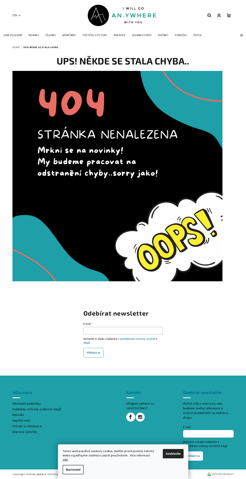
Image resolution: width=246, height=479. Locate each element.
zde (65, 460)
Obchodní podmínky (26, 403)
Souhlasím (173, 454)
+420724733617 (137, 408)
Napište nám (21, 420)
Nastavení (73, 470)
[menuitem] (12, 35)
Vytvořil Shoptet (223, 474)
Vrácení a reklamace (27, 426)
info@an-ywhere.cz (140, 403)
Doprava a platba (24, 432)
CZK (14, 15)
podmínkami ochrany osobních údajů (205, 446)
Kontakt (18, 415)
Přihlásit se (93, 353)
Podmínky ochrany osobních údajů (36, 409)
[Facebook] (130, 417)
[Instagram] (140, 417)
